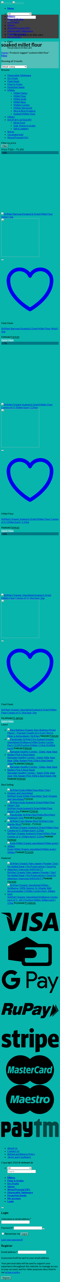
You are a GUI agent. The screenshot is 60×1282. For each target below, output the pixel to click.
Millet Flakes (20, 92)
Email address (9, 1251)
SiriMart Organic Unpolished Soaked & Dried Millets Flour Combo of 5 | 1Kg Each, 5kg (29, 711)
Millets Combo (22, 104)
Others (11, 116)
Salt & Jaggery (21, 128)
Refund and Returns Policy (21, 1154)
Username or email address (16, 1218)
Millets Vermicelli (23, 107)
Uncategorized (15, 134)
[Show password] (43, 1228)
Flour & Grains (15, 19)
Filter (4, 146)
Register (6, 1278)
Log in (24, 1234)
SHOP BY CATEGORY (19, 119)
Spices (11, 25)
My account (14, 36)
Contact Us (13, 1151)
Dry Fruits (13, 22)
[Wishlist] (2, 259)
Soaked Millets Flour (24, 113)
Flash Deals (13, 81)
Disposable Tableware (20, 30)
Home (4, 52)
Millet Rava (20, 101)
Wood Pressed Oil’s (18, 27)
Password (7, 1227)
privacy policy (12, 1272)
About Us (12, 1148)
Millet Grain (20, 98)
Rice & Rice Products (25, 110)
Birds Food (19, 122)
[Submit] (8, 1175)
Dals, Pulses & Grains (25, 125)
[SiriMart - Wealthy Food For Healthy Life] (12, 2)
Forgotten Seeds (16, 33)
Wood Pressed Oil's (17, 137)
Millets (11, 16)
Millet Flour (20, 95)
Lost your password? (12, 1239)
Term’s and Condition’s (19, 1156)
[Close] (2, 1207)
